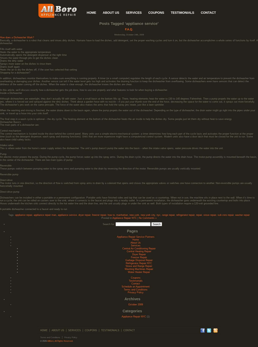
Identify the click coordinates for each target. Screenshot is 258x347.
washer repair (242, 215)
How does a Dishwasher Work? (17, 37)
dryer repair (84, 215)
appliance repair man (45, 215)
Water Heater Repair (139, 272)
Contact (135, 283)
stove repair (209, 215)
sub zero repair (226, 215)
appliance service (67, 215)
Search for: (109, 224)
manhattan (122, 215)
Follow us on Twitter (209, 330)
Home (135, 239)
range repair (168, 215)
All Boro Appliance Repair (57, 11)
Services (136, 245)
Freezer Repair (139, 257)
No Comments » (148, 218)
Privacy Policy (136, 292)
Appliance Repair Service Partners (135, 236)
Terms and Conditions (136, 289)
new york (134, 215)
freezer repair (99, 215)
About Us (136, 242)
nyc (159, 215)
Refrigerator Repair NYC (139, 263)
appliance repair (23, 215)
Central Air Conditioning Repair (139, 248)
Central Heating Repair (139, 251)
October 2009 (135, 304)
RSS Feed (215, 330)
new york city (148, 215)
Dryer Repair (139, 254)
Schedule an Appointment (136, 286)
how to (111, 215)
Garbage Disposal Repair (139, 260)
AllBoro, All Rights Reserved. (60, 341)
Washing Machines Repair (139, 269)
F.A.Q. (129, 29)
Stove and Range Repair (139, 266)
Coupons (136, 277)
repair (199, 215)
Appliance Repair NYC (124, 218)
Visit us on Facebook (202, 330)
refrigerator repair (185, 215)
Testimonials (136, 280)
